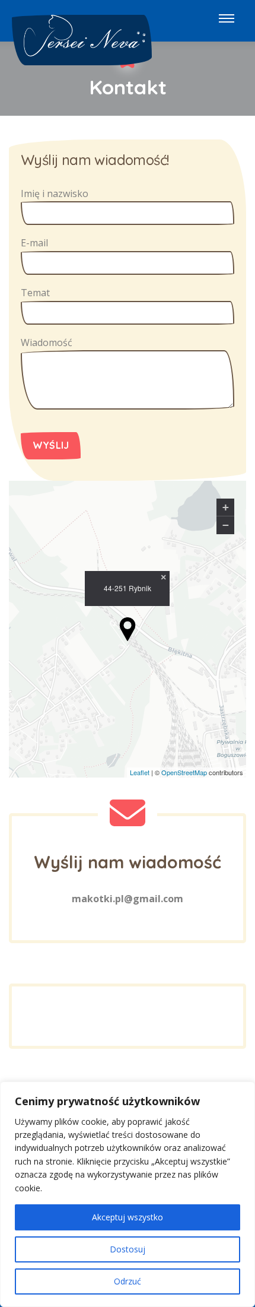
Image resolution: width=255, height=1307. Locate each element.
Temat (35, 292)
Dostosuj (127, 1249)
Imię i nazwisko (54, 193)
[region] (127, 1194)
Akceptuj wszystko (127, 1217)
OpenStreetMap (184, 772)
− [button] (225, 525)
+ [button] (225, 507)
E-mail (34, 242)
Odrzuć (127, 1281)
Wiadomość (46, 342)
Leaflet (139, 772)
